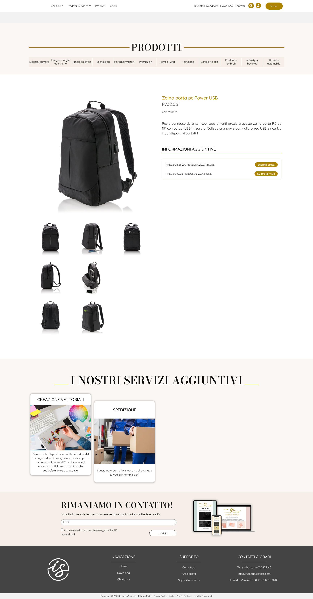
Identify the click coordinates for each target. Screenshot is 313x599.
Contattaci (188, 567)
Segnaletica (103, 61)
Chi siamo (123, 579)
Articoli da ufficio (82, 61)
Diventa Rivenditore (206, 6)
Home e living (167, 61)
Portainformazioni (124, 61)
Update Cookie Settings (180, 596)
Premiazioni (145, 61)
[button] (251, 5)
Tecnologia (188, 61)
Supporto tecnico (189, 580)
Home (123, 566)
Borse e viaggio (210, 61)
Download (226, 6)
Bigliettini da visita (39, 61)
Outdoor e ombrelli (231, 62)
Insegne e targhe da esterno (60, 62)
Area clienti (189, 573)
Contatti (240, 6)
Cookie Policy (160, 596)
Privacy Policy (145, 596)
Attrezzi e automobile (273, 62)
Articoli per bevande (252, 62)
